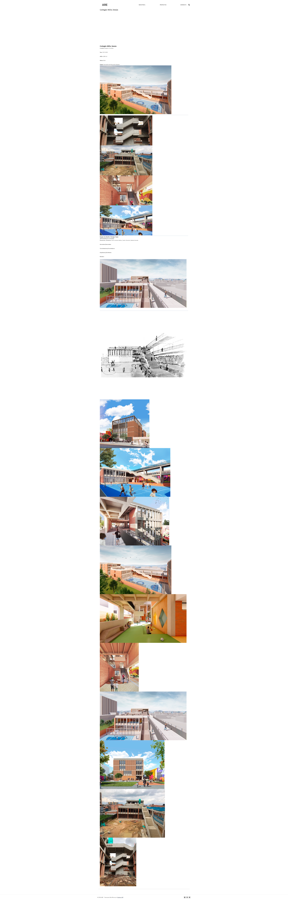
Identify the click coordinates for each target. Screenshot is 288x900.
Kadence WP (120, 897)
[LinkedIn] (187, 897)
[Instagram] (185, 897)
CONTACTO (183, 4)
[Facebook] (189, 897)
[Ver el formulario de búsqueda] (189, 4)
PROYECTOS (163, 4)
